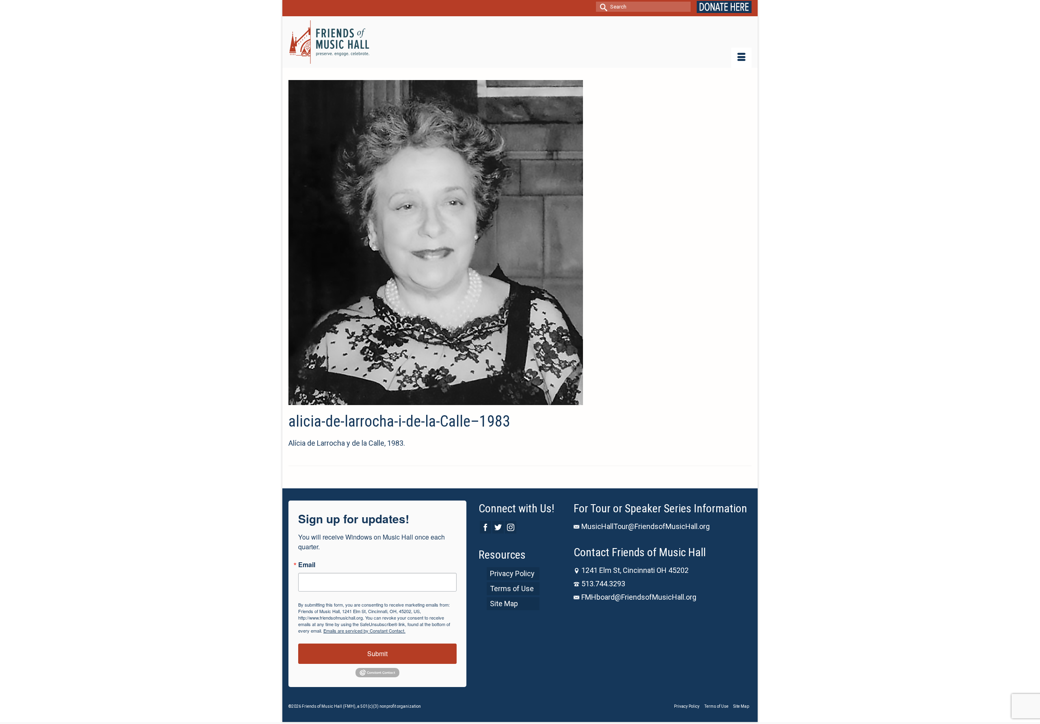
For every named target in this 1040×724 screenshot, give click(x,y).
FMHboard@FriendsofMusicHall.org (638, 597)
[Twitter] (498, 527)
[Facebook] (485, 527)
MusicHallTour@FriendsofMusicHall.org (645, 526)
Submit (377, 653)
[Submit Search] (602, 7)
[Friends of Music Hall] (329, 42)
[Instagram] (510, 527)
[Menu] (741, 58)
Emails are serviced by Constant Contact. (364, 630)
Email (306, 564)
